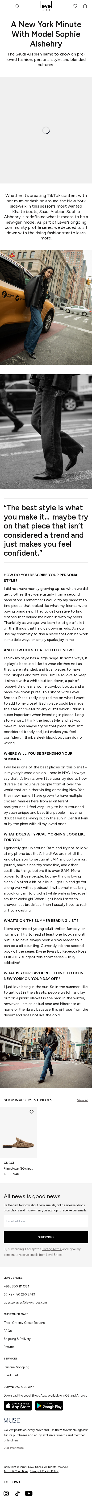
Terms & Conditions (16, 1471)
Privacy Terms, (52, 1249)
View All (82, 1100)
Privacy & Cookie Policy (44, 1471)
